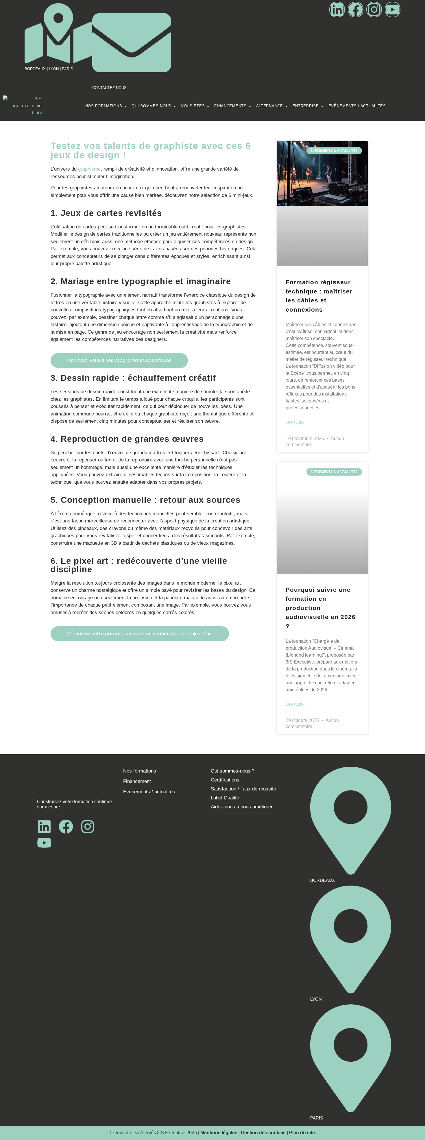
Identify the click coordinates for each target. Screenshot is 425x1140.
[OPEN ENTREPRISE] (322, 106)
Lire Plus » (295, 423)
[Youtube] (392, 9)
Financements (230, 106)
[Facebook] (355, 9)
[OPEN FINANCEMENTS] (250, 106)
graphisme (89, 169)
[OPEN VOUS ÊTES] (208, 106)
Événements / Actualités (357, 106)
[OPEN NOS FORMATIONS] (125, 106)
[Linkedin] (337, 9)
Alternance (269, 106)
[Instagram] (374, 9)
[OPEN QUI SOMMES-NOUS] (175, 106)
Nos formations (103, 106)
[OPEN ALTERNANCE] (286, 106)
